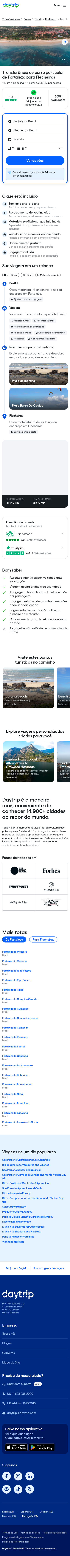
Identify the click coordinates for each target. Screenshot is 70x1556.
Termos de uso (10, 1532)
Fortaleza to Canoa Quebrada (20, 1018)
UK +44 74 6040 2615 (21, 1403)
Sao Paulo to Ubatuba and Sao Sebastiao (26, 1159)
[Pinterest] (6, 1489)
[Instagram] (18, 1476)
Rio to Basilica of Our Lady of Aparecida (25, 1183)
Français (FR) (9, 1516)
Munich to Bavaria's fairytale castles (23, 1226)
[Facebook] (6, 1476)
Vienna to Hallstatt (13, 1241)
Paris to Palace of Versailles (18, 1236)
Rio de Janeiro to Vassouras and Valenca (25, 1164)
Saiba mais (10, 704)
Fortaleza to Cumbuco (15, 1008)
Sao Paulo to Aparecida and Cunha (22, 1188)
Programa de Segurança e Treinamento (22, 1537)
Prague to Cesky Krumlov (17, 1211)
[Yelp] (29, 1489)
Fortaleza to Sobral (13, 1046)
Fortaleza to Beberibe (15, 1075)
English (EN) (8, 1511)
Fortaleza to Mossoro (14, 951)
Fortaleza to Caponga (15, 1055)
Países (27, 19)
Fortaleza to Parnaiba (15, 1103)
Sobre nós (8, 1333)
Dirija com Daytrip (16, 1268)
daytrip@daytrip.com (21, 1412)
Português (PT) (30, 1516)
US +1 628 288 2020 (20, 1393)
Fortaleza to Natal (12, 1093)
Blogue (7, 1343)
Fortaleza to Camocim (15, 1027)
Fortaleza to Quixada (14, 961)
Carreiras (8, 1352)
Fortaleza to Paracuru (15, 1036)
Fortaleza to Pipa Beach (16, 980)
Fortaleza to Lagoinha (15, 1112)
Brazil (38, 19)
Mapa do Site (11, 1362)
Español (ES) (27, 1511)
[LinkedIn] (29, 1476)
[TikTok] (18, 1489)
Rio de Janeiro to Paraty (16, 1193)
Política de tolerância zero (15, 1541)
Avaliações (58, 99)
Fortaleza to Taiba (12, 989)
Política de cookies (30, 1532)
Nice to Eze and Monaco (16, 1221)
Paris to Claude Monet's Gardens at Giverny (27, 1216)
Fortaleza (50, 19)
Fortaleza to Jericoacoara (17, 1065)
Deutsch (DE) (46, 1511)
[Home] (11, 5)
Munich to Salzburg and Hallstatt (21, 1231)
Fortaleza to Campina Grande (19, 999)
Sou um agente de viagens (48, 1268)
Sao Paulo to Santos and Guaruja (21, 1169)
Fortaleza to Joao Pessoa (16, 970)
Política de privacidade (55, 1532)
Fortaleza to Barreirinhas (17, 1084)
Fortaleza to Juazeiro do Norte (20, 1122)
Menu (57, 5)
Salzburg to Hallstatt (14, 1206)
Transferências (11, 19)
